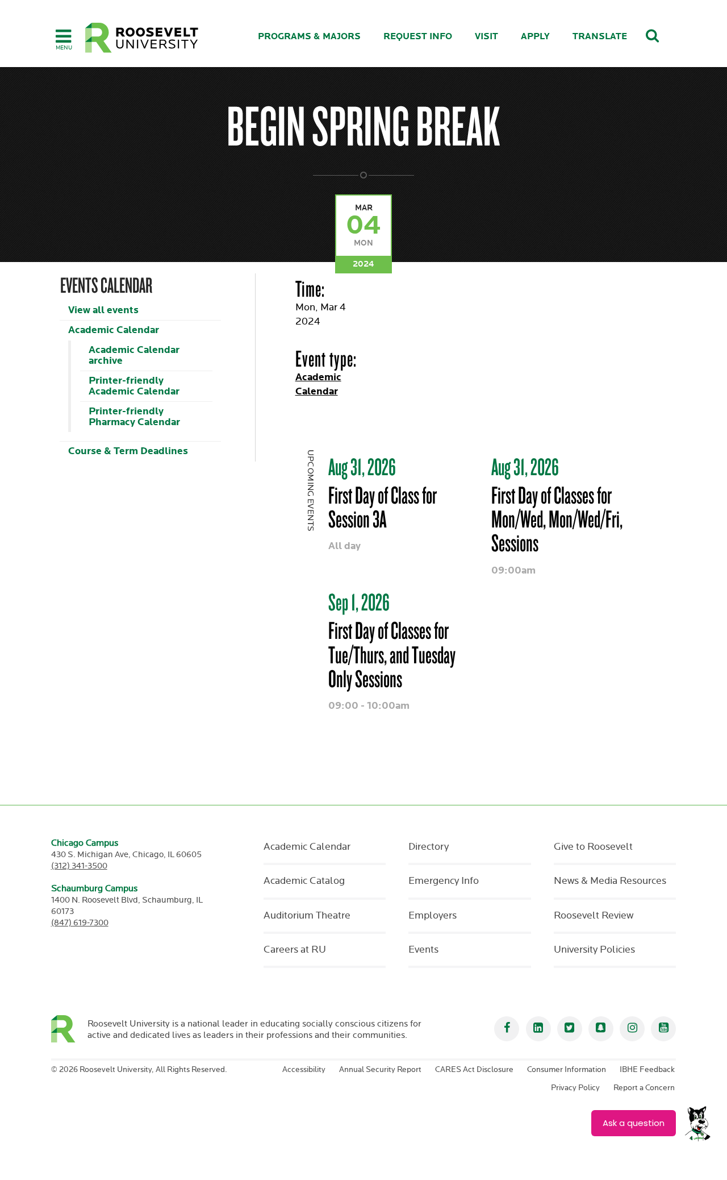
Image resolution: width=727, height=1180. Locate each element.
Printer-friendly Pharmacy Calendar (134, 416)
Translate (600, 36)
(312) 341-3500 (79, 866)
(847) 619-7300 (79, 923)
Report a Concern (644, 1087)
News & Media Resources (610, 881)
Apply (535, 36)
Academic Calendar (113, 330)
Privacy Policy (575, 1087)
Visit (486, 36)
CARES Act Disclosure (474, 1069)
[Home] (142, 38)
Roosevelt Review (593, 915)
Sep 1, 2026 (359, 602)
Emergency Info (443, 881)
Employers (432, 915)
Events (423, 949)
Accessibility (303, 1069)
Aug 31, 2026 (362, 467)
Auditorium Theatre (307, 915)
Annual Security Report (380, 1069)
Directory (428, 847)
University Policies (594, 949)
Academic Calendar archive (134, 355)
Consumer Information (566, 1069)
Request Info (417, 36)
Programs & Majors (309, 36)
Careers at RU (295, 949)
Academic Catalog (304, 881)
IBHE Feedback (647, 1069)
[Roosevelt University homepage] (69, 1028)
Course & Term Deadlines (128, 451)
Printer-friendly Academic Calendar (134, 386)
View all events (103, 310)
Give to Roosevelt (593, 847)
